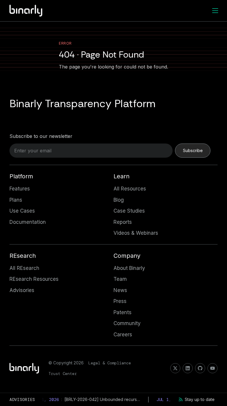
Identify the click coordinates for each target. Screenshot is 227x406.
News (120, 290)
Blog (119, 200)
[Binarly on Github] (200, 368)
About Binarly (129, 268)
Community (127, 323)
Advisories (21, 290)
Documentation (27, 222)
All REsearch (24, 268)
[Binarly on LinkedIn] (188, 368)
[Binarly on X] (175, 368)
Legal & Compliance (109, 363)
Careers (123, 334)
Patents (123, 312)
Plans (15, 200)
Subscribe (193, 150)
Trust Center (62, 373)
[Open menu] (215, 11)
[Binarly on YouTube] (212, 368)
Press (120, 301)
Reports (123, 222)
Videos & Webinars (136, 233)
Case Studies (129, 211)
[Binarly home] (25, 11)
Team (120, 279)
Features (19, 189)
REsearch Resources (34, 279)
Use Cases (22, 211)
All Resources (130, 189)
